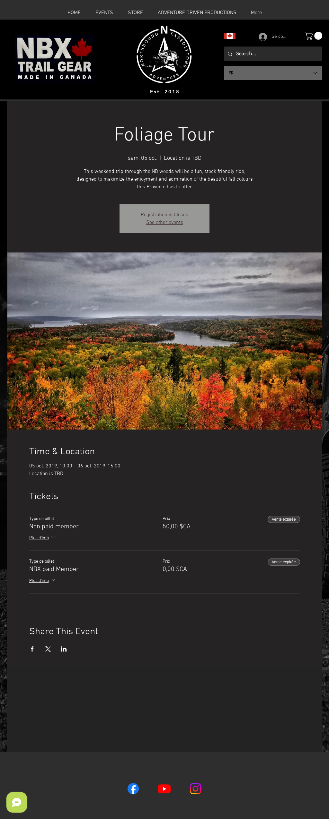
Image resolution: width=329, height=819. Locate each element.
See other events (164, 222)
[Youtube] (164, 788)
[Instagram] (195, 788)
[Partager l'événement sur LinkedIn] (64, 649)
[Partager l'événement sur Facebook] (32, 649)
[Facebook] (133, 788)
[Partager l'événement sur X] (48, 649)
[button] (314, 36)
